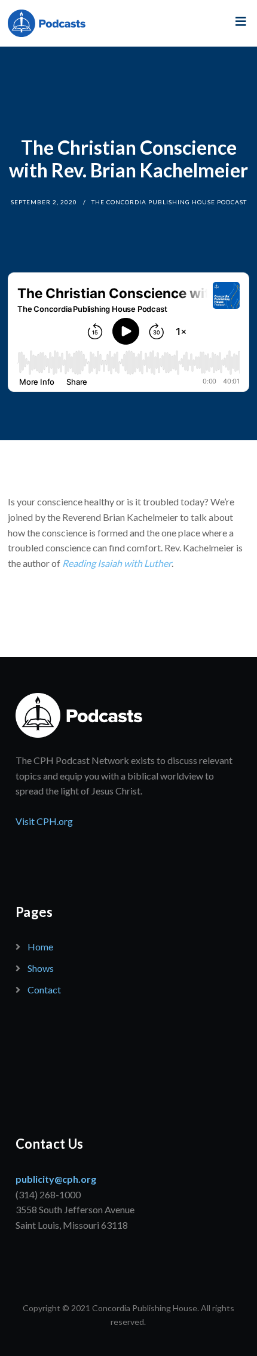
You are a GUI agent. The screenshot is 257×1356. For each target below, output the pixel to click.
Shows (40, 968)
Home (40, 946)
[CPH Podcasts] (46, 23)
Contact (44, 989)
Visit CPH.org (44, 821)
